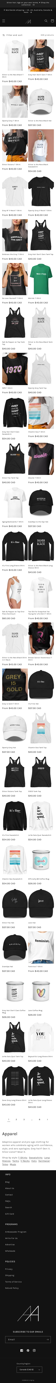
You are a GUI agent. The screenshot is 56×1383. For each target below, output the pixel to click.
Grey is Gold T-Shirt (10, 704)
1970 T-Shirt (7, 388)
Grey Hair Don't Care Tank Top (40, 254)
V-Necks (25, 1161)
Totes (5, 1164)
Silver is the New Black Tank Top (40, 343)
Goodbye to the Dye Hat (38, 522)
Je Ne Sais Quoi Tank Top (12, 1056)
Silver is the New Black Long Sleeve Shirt (40, 567)
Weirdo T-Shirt (34, 298)
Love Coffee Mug (35, 1010)
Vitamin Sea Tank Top (37, 748)
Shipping (9, 1275)
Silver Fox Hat (8, 923)
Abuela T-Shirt (34, 478)
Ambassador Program (15, 1232)
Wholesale (10, 1251)
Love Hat (32, 923)
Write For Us (11, 1238)
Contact (9, 1195)
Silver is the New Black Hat (40, 121)
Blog (7, 1182)
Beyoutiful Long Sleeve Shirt (40, 1056)
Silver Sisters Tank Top (12, 791)
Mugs (13, 1164)
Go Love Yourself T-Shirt (12, 298)
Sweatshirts (36, 1157)
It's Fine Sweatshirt (10, 835)
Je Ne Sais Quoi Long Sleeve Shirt (40, 1101)
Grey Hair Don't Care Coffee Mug (14, 1011)
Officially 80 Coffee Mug (38, 879)
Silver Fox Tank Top (10, 478)
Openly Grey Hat (9, 748)
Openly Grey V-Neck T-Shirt (40, 210)
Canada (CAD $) (27, 1369)
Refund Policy (12, 1288)
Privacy (9, 1269)
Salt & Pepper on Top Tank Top (13, 343)
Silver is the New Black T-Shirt (13, 76)
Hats (34, 1161)
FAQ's (7, 1201)
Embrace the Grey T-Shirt (13, 254)
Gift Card (9, 1214)
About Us (9, 1188)
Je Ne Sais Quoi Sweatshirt (39, 835)
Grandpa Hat (7, 966)
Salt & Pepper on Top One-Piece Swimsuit (13, 613)
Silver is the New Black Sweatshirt (38, 166)
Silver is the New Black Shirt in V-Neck (14, 659)
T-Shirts (22, 1157)
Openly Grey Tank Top (37, 388)
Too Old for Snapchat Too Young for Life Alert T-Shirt (39, 613)
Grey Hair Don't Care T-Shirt (40, 75)
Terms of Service (13, 1282)
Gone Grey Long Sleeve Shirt (14, 1100)
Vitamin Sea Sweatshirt (12, 879)
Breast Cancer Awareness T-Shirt (40, 659)
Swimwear (44, 1161)
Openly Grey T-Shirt (10, 121)
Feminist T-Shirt (35, 966)
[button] (3, 21)
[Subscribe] (47, 1339)
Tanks (15, 1161)
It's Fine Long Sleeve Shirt (13, 566)
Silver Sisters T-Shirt (11, 164)
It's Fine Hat (33, 704)
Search (8, 1207)
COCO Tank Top (34, 791)
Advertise (10, 1244)
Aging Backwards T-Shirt (12, 522)
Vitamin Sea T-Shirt (36, 432)
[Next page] (47, 1119)
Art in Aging (30, 1380)
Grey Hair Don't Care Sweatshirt (10, 433)
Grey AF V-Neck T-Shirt (12, 210)
